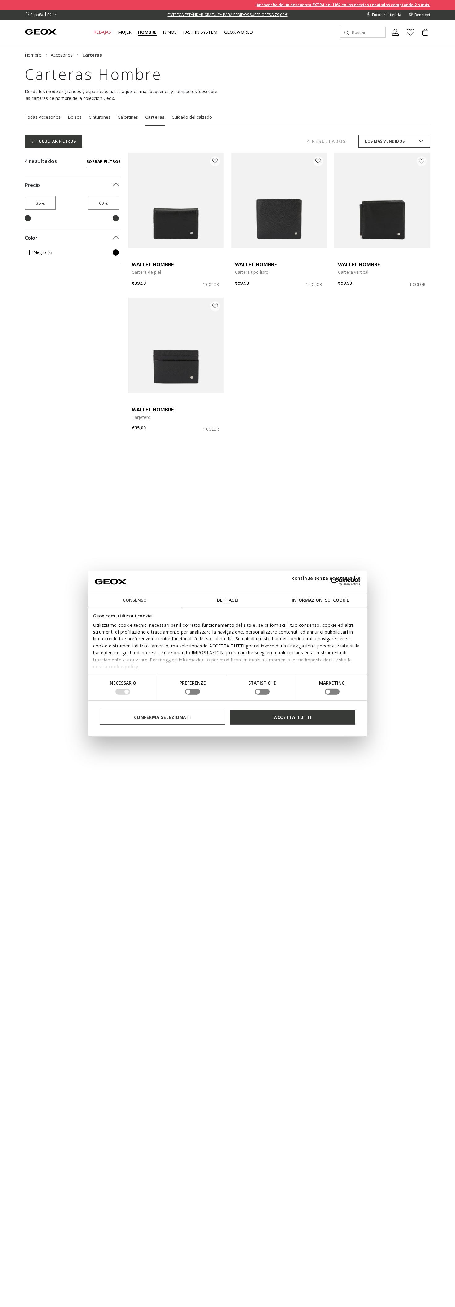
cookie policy (124, 666)
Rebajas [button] (102, 32)
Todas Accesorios (43, 117)
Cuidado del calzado (192, 117)
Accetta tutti (292, 717)
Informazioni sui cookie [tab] (320, 600)
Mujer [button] (125, 32)
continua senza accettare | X (326, 578)
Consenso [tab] (135, 600)
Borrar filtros (103, 161)
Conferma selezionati (162, 717)
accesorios (62, 55)
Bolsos (75, 117)
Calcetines (128, 117)
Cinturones (99, 117)
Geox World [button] (238, 32)
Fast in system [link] (200, 32)
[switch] (192, 692)
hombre (33, 55)
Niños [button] (170, 32)
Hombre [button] (147, 32)
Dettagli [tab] (227, 600)
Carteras (155, 117)
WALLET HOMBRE (153, 264)
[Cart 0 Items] (422, 37)
